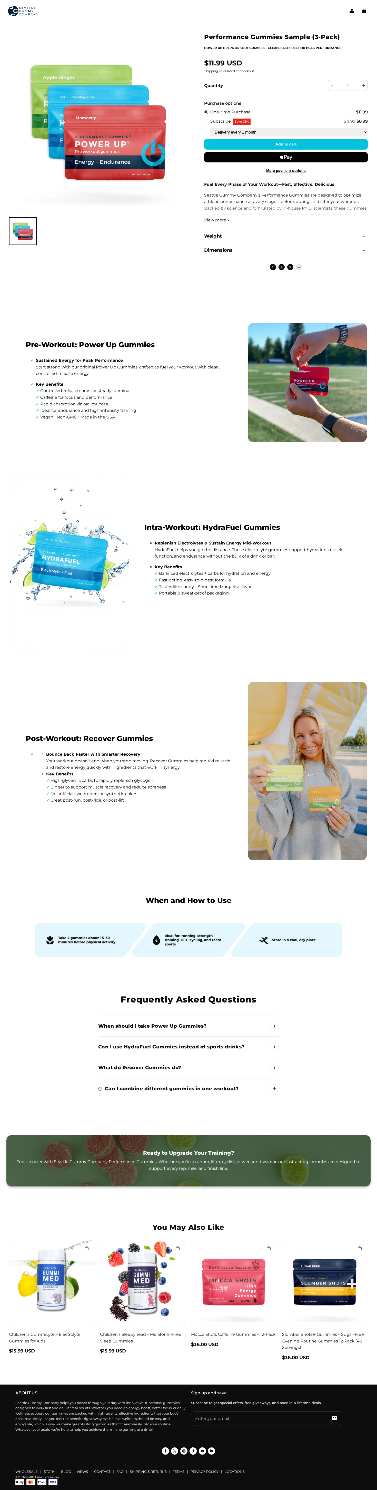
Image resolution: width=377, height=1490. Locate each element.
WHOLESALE (26, 1471)
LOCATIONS (235, 1471)
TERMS (178, 1471)
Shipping (211, 71)
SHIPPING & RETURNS (148, 1471)
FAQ (120, 1471)
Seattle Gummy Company (42, 1477)
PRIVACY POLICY (205, 1471)
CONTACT (102, 1471)
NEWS (82, 1471)
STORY (49, 1471)
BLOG (66, 1471)
